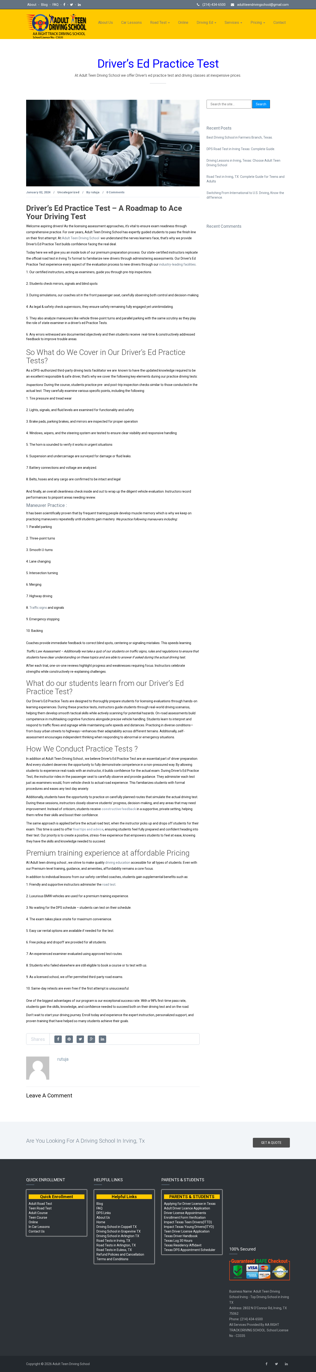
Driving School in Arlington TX (117, 1236)
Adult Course (38, 1213)
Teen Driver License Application (187, 1231)
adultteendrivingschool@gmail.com (263, 4)
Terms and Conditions (112, 1259)
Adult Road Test (40, 1203)
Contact (279, 22)
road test (108, 884)
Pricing (257, 22)
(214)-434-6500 (214, 4)
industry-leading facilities (177, 264)
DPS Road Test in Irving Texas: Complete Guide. (241, 149)
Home (100, 1222)
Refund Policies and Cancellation (120, 1254)
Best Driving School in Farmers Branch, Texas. (240, 137)
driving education (118, 862)
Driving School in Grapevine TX (118, 1231)
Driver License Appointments (185, 1213)
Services (232, 22)
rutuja (95, 192)
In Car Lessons (39, 1227)
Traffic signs (38, 607)
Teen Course (38, 1217)
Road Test (158, 22)
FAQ (56, 4)
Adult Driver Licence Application (187, 1208)
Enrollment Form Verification (185, 1217)
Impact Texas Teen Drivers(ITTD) (188, 1222)
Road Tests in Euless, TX (114, 1250)
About (32, 4)
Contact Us (37, 1231)
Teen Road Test (40, 1208)
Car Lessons (131, 22)
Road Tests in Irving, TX (113, 1240)
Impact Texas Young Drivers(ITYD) (189, 1227)
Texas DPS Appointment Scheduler (189, 1250)
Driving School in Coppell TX (116, 1227)
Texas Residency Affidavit (182, 1245)
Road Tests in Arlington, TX (116, 1245)
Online (183, 22)
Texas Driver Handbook (181, 1236)
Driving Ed (205, 22)
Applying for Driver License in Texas (190, 1203)
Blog (44, 4)
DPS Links (103, 1213)
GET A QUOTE (271, 1143)
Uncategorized (68, 192)
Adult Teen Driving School (80, 238)
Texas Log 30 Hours (178, 1240)
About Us (105, 22)
